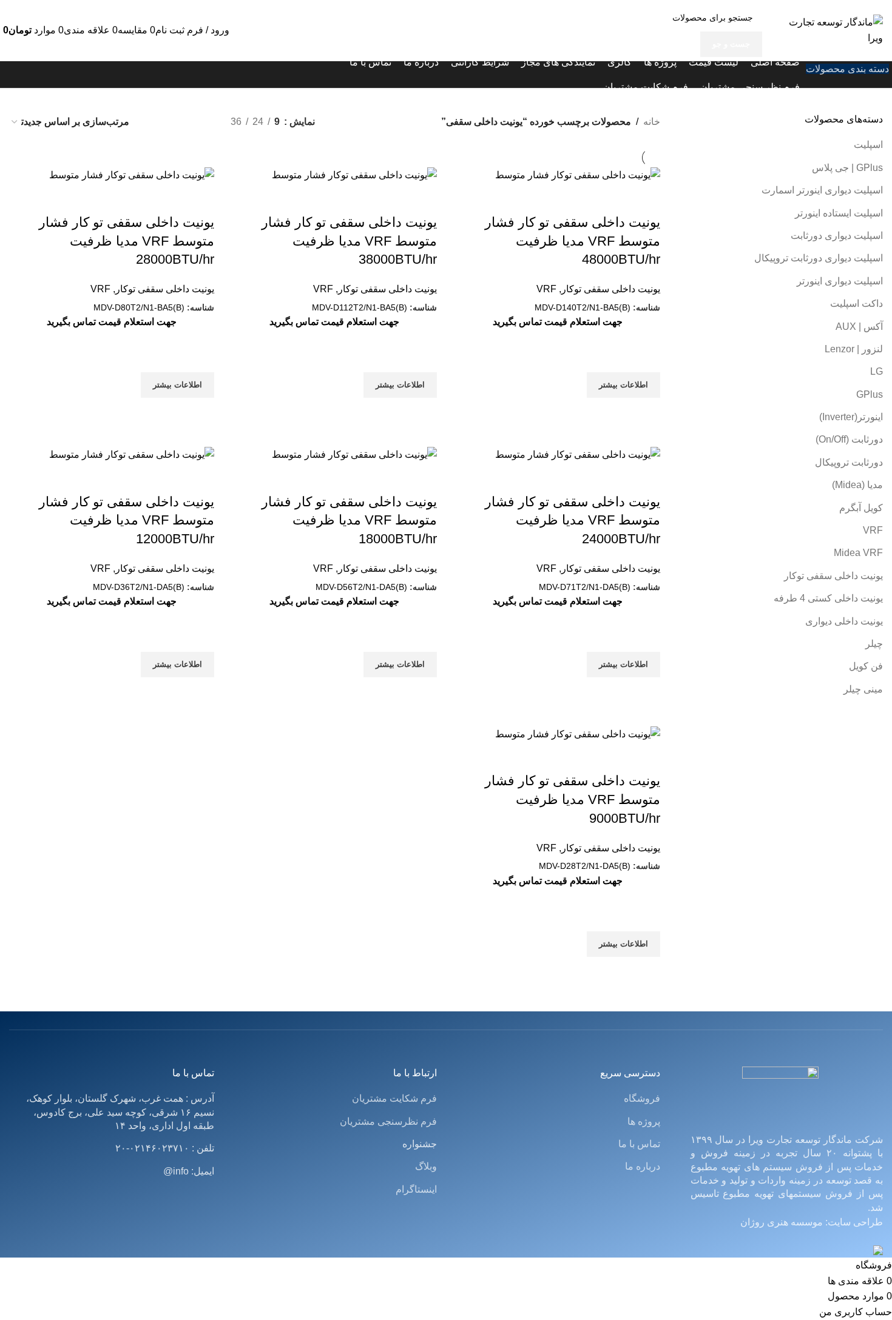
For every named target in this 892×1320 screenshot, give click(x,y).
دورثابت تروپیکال (849, 462)
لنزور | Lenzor (854, 349)
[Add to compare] (645, 198)
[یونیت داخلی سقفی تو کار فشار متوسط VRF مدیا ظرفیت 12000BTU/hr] (131, 454)
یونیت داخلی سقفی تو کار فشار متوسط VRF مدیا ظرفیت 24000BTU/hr (572, 520)
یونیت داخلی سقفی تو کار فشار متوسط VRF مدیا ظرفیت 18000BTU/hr (349, 520)
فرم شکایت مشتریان (394, 1098)
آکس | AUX (859, 326)
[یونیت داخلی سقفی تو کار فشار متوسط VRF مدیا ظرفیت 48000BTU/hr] (577, 174)
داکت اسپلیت (856, 303)
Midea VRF (858, 553)
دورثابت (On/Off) (849, 439)
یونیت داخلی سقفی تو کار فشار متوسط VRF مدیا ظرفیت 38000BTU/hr (349, 241)
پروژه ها (643, 1121)
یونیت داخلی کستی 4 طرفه (828, 598)
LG (876, 371)
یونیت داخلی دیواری (844, 621)
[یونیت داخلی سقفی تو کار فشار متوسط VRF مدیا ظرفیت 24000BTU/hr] (577, 454)
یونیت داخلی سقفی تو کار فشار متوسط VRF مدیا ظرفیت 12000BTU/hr (126, 520)
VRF (873, 530)
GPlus (869, 394)
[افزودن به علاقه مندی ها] (645, 357)
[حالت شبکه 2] (156, 121)
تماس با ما (639, 1144)
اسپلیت (868, 144)
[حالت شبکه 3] (201, 121)
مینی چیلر (863, 689)
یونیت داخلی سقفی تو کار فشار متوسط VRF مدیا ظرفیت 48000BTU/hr (572, 241)
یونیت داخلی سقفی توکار (833, 576)
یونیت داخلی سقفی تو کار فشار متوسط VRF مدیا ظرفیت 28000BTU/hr (126, 241)
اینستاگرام (416, 1189)
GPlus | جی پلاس (847, 167)
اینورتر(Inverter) (851, 417)
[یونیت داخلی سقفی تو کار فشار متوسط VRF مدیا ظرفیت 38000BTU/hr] (354, 174)
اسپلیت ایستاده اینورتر (839, 213)
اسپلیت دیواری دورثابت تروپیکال (818, 258)
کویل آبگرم (861, 508)
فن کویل (866, 666)
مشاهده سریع (645, 413)
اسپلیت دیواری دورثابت (837, 235)
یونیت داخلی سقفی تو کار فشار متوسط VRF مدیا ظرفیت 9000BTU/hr (572, 799)
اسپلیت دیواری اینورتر (840, 281)
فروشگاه (642, 1098)
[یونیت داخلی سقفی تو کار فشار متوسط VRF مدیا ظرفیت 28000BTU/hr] (131, 174)
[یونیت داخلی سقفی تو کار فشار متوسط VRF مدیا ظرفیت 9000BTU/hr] (577, 733)
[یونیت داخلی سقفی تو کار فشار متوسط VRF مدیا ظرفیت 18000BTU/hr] (354, 454)
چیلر (874, 643)
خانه (651, 121)
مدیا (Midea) (857, 485)
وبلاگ (426, 1166)
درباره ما (642, 1166)
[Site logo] (834, 29)
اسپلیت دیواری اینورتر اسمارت (822, 190)
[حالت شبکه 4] (178, 121)
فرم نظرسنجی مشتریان (388, 1121)
